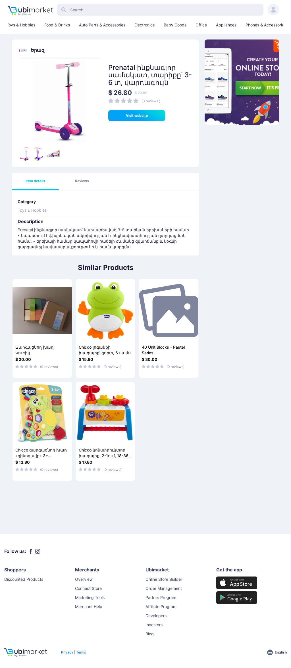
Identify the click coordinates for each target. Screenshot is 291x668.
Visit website (137, 115)
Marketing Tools (90, 597)
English (281, 652)
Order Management (164, 588)
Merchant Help (88, 606)
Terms (81, 652)
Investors (154, 624)
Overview (84, 579)
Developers (156, 615)
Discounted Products (23, 579)
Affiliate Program (161, 606)
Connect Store (88, 588)
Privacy (67, 652)
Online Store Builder (164, 579)
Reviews (82, 181)
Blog (150, 633)
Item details (35, 181)
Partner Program (161, 597)
